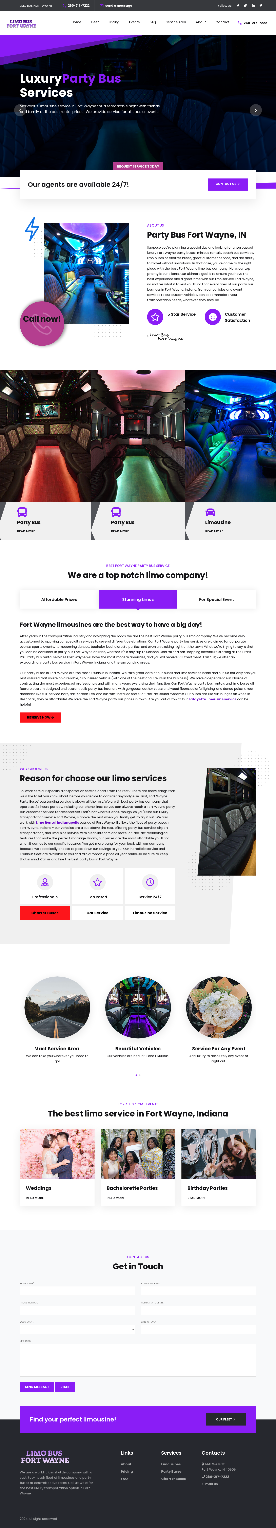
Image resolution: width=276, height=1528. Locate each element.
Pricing (114, 22)
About (201, 22)
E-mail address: (150, 1283)
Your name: (27, 1283)
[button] (136, 1074)
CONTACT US (226, 184)
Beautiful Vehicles (57, 1049)
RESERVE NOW (39, 717)
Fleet (95, 22)
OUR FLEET (224, 1419)
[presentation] (20, 110)
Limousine (218, 522)
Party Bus (29, 522)
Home (76, 22)
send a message (118, 5)
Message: (25, 1340)
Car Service (97, 912)
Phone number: (29, 1302)
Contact (223, 22)
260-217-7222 (79, 5)
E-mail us (210, 1484)
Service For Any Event (138, 1049)
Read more (35, 1198)
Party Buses (171, 1471)
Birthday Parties (208, 1188)
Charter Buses (45, 912)
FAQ (153, 22)
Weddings (39, 1188)
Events (134, 22)
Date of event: (149, 1321)
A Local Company (219, 1049)
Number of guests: (152, 1302)
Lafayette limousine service (212, 699)
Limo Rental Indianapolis (57, 822)
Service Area (176, 22)
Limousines (171, 1464)
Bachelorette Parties (132, 1188)
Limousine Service (150, 912)
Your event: (27, 1321)
